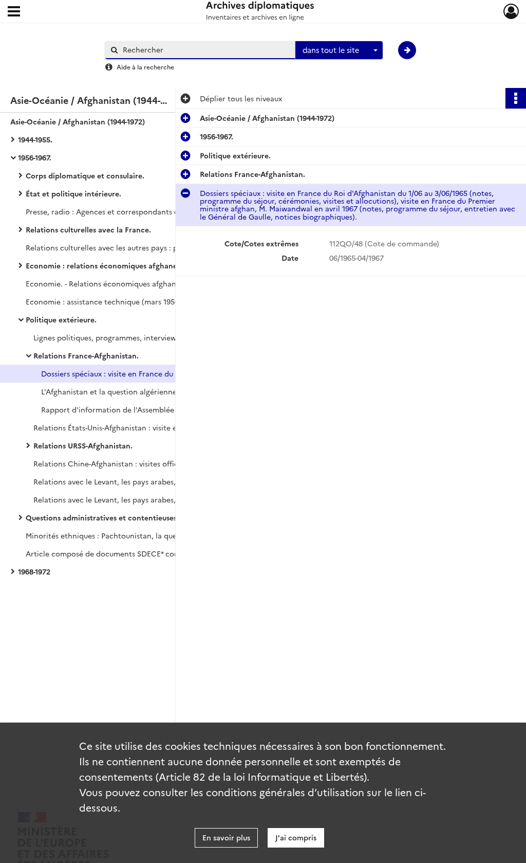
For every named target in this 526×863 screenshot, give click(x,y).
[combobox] (339, 50)
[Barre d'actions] (515, 98)
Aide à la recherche (145, 66)
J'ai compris (295, 837)
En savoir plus (226, 837)
